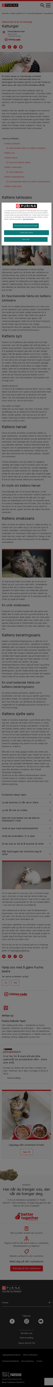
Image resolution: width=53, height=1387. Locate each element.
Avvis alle (25, 239)
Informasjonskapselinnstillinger (26, 226)
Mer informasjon (28, 219)
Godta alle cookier (26, 232)
